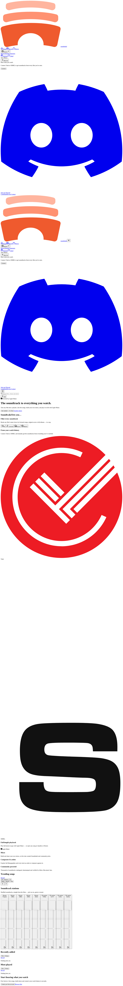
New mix (6, 60)
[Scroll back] (2, 883)
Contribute (4, 194)
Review (9, 194)
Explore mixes (18, 411)
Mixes (2, 53)
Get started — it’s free (7, 411)
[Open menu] (2, 391)
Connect (3, 68)
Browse (5, 52)
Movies (11, 49)
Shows (17, 49)
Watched (5, 56)
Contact (13, 194)
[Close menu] (69, 240)
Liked (11, 56)
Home (4, 49)
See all (3, 878)
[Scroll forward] (6, 883)
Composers (12, 53)
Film (2, 956)
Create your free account (7, 984)
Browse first (18, 984)
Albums (6, 53)
